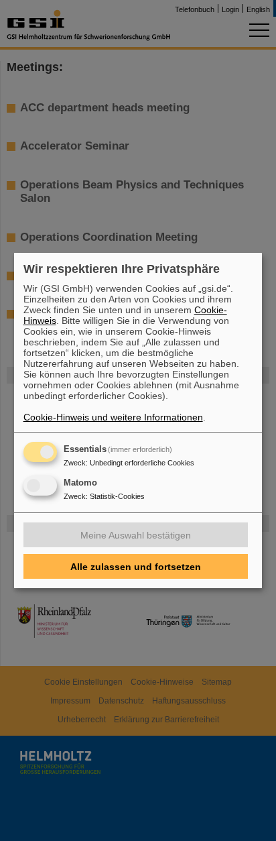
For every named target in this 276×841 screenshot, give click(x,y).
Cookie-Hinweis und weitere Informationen (113, 417)
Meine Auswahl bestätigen (135, 535)
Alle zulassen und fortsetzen (135, 566)
